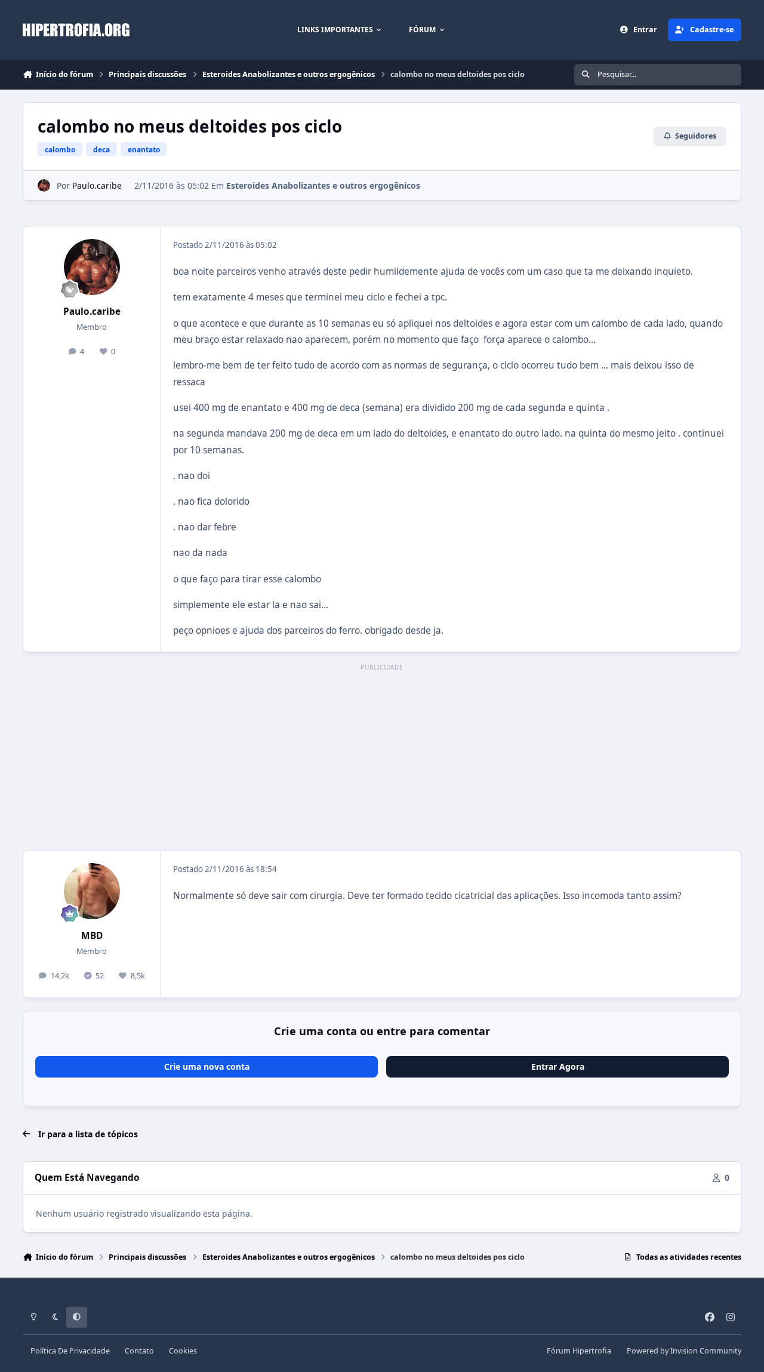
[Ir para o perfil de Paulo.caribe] (44, 185)
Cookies (183, 1351)
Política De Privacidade (70, 1351)
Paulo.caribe (97, 185)
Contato (139, 1351)
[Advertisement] (382, 758)
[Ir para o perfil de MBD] (92, 891)
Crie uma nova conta (206, 1066)
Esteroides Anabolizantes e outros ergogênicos (323, 185)
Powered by (684, 1351)
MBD (92, 935)
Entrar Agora (557, 1066)
